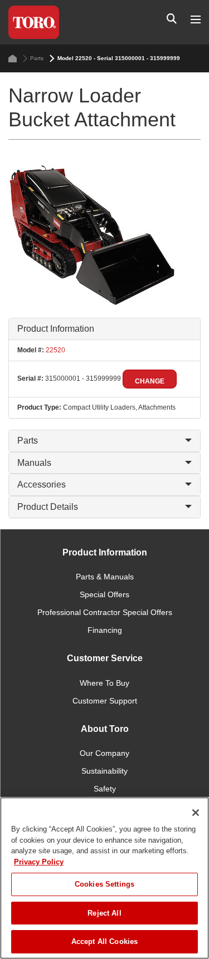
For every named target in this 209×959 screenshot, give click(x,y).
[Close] (195, 812)
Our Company (104, 753)
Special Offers (104, 594)
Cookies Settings (104, 884)
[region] (104, 878)
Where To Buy (104, 682)
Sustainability (104, 770)
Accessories (41, 484)
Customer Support (104, 700)
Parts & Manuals (105, 576)
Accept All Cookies (104, 941)
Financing (105, 630)
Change (149, 381)
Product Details (47, 507)
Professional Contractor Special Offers (104, 612)
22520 (54, 350)
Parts (36, 58)
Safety (105, 788)
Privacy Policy (39, 862)
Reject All (104, 913)
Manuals (34, 463)
